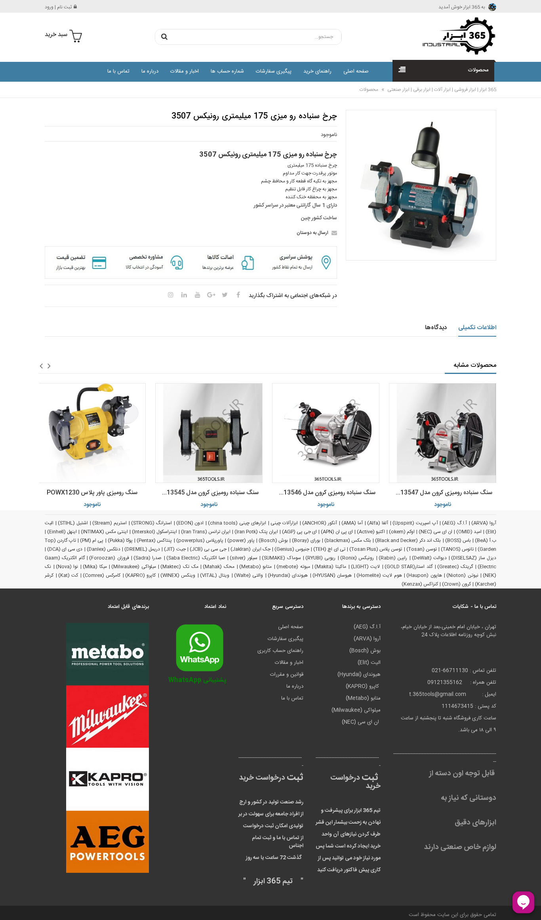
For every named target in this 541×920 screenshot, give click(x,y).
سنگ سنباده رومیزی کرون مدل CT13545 (208, 493)
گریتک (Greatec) (455, 567)
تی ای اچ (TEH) (329, 549)
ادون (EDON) (190, 523)
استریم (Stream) (109, 523)
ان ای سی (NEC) (435, 532)
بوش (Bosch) (273, 540)
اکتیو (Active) (371, 532)
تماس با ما (118, 71)
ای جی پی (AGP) (299, 532)
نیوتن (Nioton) (462, 575)
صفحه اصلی (356, 71)
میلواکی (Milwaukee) (133, 567)
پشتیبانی (197, 680)
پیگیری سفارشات (273, 71)
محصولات (369, 90)
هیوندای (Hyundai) (288, 575)
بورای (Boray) (306, 540)
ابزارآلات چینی (284, 523)
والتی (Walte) (248, 575)
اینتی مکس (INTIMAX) (104, 532)
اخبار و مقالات (184, 71)
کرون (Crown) (456, 584)
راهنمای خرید (317, 71)
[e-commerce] (456, 35)
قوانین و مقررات (286, 674)
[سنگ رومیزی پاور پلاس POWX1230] (92, 433)
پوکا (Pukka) (120, 540)
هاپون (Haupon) (424, 575)
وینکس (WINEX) (178, 575)
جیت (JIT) (174, 549)
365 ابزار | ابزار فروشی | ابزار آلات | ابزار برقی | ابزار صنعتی (441, 90)
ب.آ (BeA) (485, 540)
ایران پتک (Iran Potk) (256, 532)
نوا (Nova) (67, 567)
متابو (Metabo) (255, 567)
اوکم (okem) (402, 532)
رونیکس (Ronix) (357, 558)
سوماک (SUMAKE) (281, 558)
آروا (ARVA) (483, 523)
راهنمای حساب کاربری (280, 650)
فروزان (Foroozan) (109, 558)
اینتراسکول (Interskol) (154, 532)
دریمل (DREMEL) (142, 549)
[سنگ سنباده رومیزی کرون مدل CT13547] (442, 433)
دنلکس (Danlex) (103, 549)
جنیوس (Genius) (291, 549)
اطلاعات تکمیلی (477, 328)
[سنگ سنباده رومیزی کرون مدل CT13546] (325, 433)
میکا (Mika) (95, 567)
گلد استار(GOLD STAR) (408, 567)
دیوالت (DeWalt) (429, 558)
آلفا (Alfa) (377, 523)
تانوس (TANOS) (457, 549)
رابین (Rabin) (393, 558)
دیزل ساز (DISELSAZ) (473, 558)
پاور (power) (240, 540)
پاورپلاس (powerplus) (199, 540)
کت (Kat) (68, 575)
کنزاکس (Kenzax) (420, 584)
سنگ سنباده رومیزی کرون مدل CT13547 (442, 493)
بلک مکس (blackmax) (347, 540)
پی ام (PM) (92, 540)
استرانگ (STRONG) (151, 523)
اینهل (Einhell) (62, 532)
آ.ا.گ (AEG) (454, 523)
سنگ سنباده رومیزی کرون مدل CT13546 (325, 493)
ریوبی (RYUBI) (320, 558)
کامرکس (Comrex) (102, 575)
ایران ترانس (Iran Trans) (205, 532)
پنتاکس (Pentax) (154, 540)
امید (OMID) (469, 532)
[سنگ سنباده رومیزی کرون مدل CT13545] (209, 433)
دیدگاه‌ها (436, 328)
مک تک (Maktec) (179, 567)
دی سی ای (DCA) (64, 549)
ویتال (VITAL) (215, 575)
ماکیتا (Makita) (330, 567)
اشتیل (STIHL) (73, 523)
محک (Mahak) (218, 567)
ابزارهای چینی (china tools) (237, 523)
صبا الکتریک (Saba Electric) (195, 558)
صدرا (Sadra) (147, 558)
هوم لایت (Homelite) (379, 575)
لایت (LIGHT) (365, 567)
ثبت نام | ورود (58, 7)
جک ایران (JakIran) (250, 549)
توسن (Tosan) (421, 549)
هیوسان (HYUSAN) (332, 575)
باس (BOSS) (458, 540)
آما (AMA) (352, 523)
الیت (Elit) (369, 662)
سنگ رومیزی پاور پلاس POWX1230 (92, 493)
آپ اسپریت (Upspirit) (415, 523)
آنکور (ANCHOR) (319, 523)
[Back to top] (9, 905)
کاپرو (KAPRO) (140, 575)
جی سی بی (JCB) (208, 549)
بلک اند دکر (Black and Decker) (408, 540)
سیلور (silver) (243, 558)
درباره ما (149, 71)
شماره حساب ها (227, 71)
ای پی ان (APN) (337, 532)
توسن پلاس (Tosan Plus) (375, 549)
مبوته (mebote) (293, 567)
